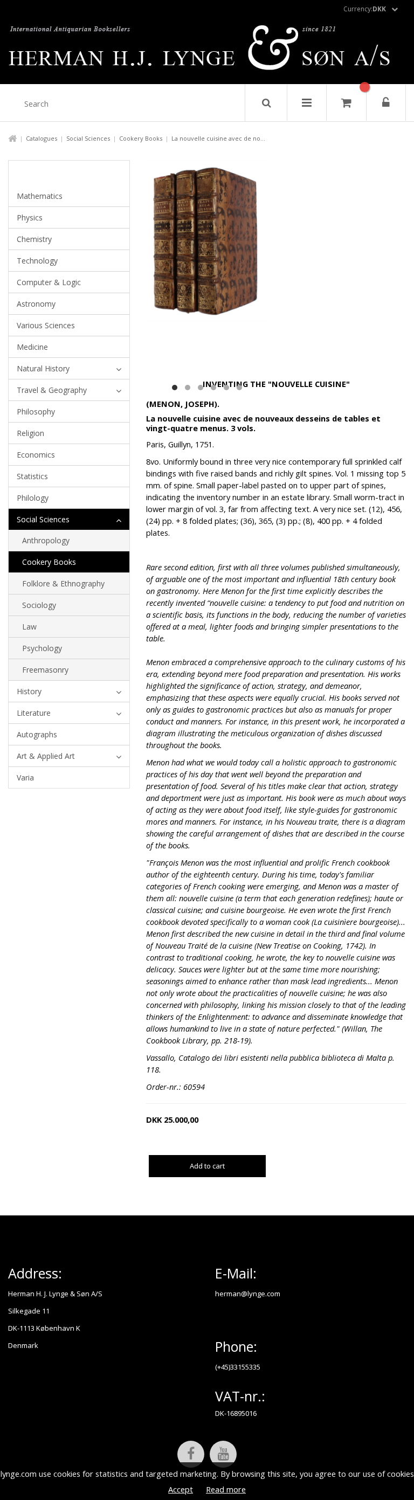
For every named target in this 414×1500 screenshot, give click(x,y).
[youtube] (223, 1454)
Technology (37, 260)
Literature (34, 713)
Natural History (43, 368)
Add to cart (207, 1166)
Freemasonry (45, 670)
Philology (33, 498)
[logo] (207, 50)
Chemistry (34, 239)
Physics (30, 217)
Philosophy (36, 411)
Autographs (37, 734)
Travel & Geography (52, 390)
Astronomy (36, 304)
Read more (226, 1489)
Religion (30, 433)
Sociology (39, 605)
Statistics (32, 476)
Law (29, 626)
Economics (36, 455)
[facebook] (190, 1454)
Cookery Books (140, 138)
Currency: (364, 8)
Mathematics (40, 196)
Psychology (42, 648)
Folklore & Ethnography (63, 583)
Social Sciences (88, 138)
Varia (25, 777)
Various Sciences (46, 325)
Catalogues (41, 138)
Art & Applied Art (46, 756)
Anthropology (46, 540)
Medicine (32, 347)
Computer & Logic (49, 282)
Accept (180, 1489)
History (29, 691)
